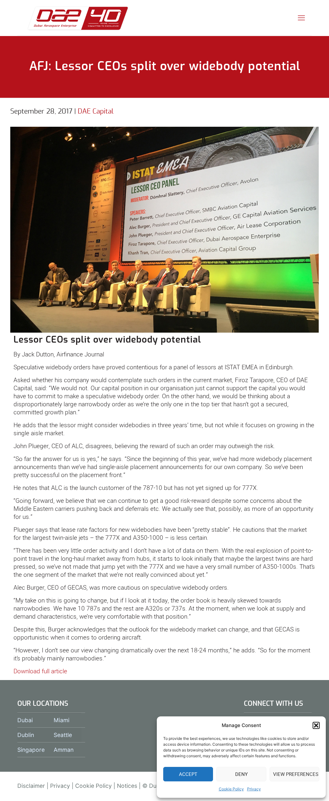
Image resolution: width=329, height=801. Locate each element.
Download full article (40, 671)
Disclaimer (31, 785)
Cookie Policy (231, 789)
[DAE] (78, 17)
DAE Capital (95, 111)
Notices (127, 785)
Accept (188, 774)
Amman (64, 749)
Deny (241, 774)
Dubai (25, 720)
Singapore (31, 749)
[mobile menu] (301, 17)
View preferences (295, 774)
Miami (61, 720)
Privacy (254, 789)
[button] (316, 725)
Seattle (63, 735)
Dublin (25, 735)
